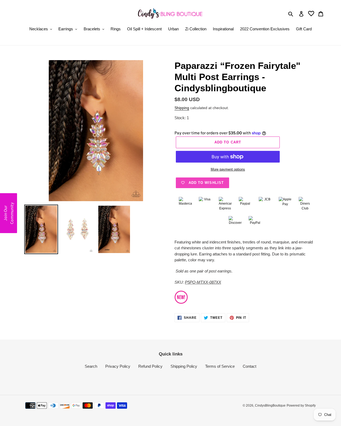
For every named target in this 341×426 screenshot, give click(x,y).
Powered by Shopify (301, 405)
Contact (249, 366)
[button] (8, 213)
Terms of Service (220, 366)
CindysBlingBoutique (270, 405)
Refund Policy (150, 366)
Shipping (181, 108)
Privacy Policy (117, 366)
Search (91, 366)
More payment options (228, 169)
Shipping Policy (183, 366)
